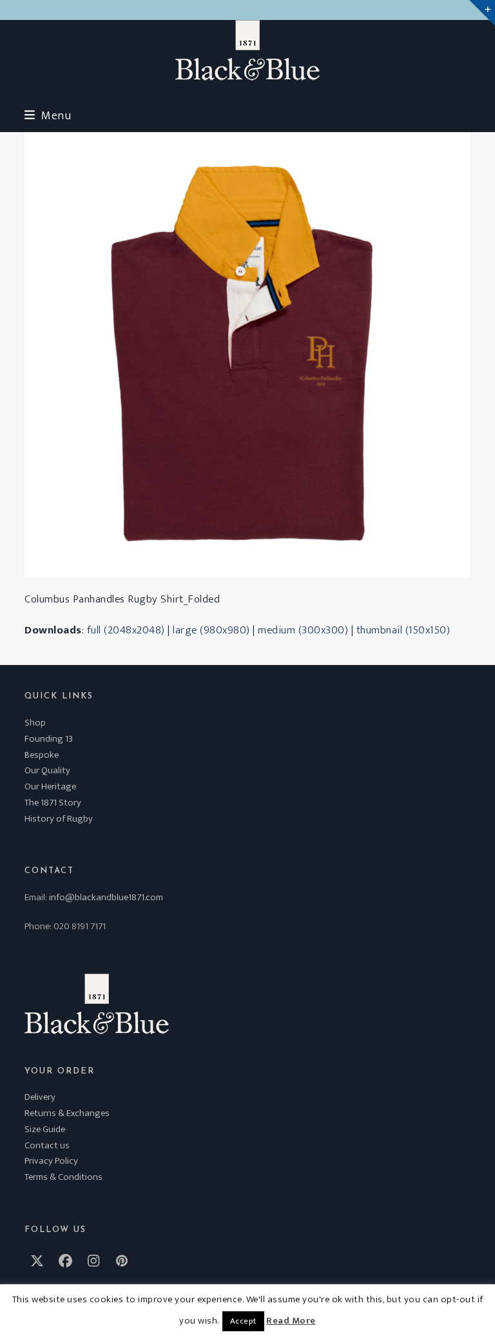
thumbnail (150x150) (403, 630)
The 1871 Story (52, 803)
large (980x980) (211, 630)
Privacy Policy (51, 1161)
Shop (35, 723)
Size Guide (44, 1129)
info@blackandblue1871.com (106, 897)
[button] (47, 116)
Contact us (47, 1145)
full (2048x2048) (126, 630)
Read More (291, 1321)
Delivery (39, 1097)
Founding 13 (48, 739)
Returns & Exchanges (67, 1113)
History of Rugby (58, 819)
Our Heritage (50, 786)
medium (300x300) (303, 630)
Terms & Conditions (63, 1177)
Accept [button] (243, 1321)
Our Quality (47, 770)
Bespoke (41, 755)
